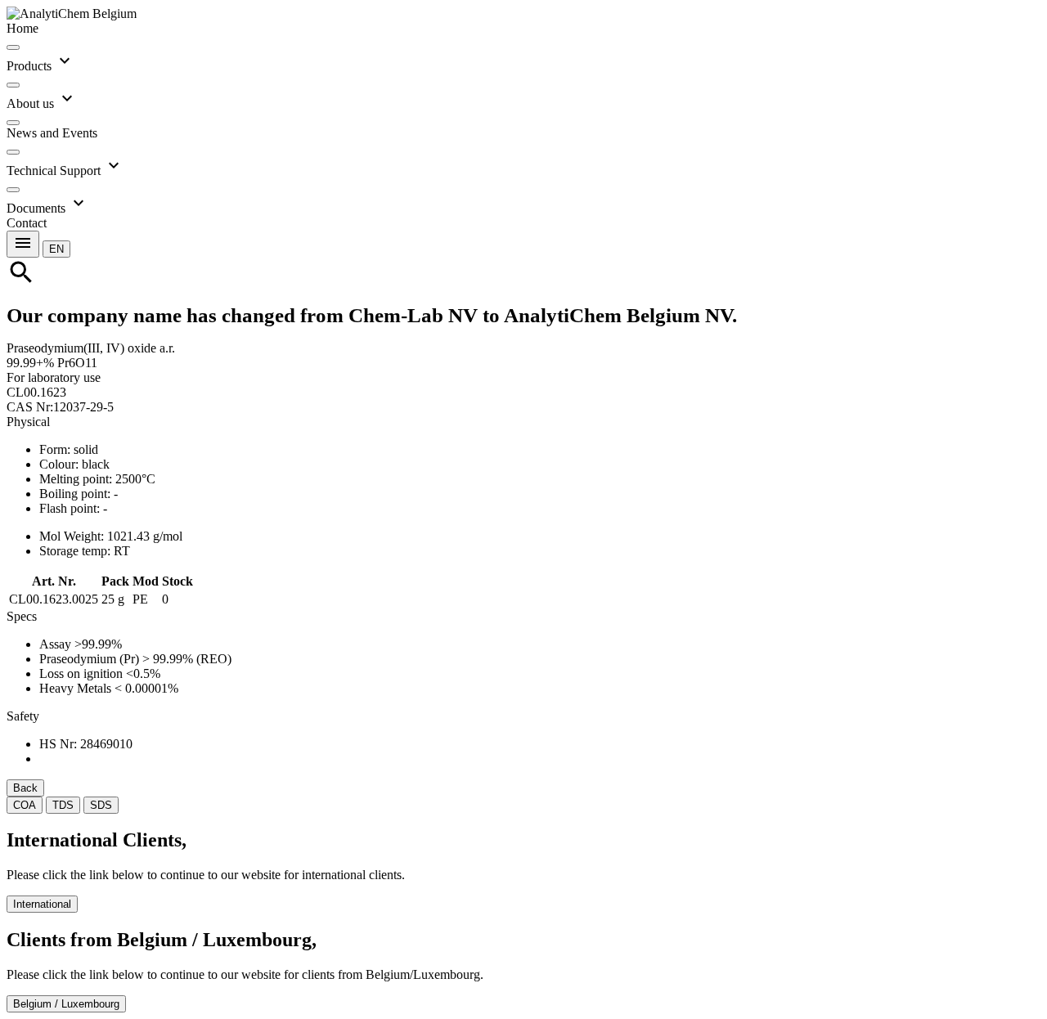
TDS (63, 805)
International (42, 904)
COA (24, 805)
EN (56, 249)
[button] (56, 248)
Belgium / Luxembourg (66, 1004)
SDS (101, 805)
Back (25, 788)
